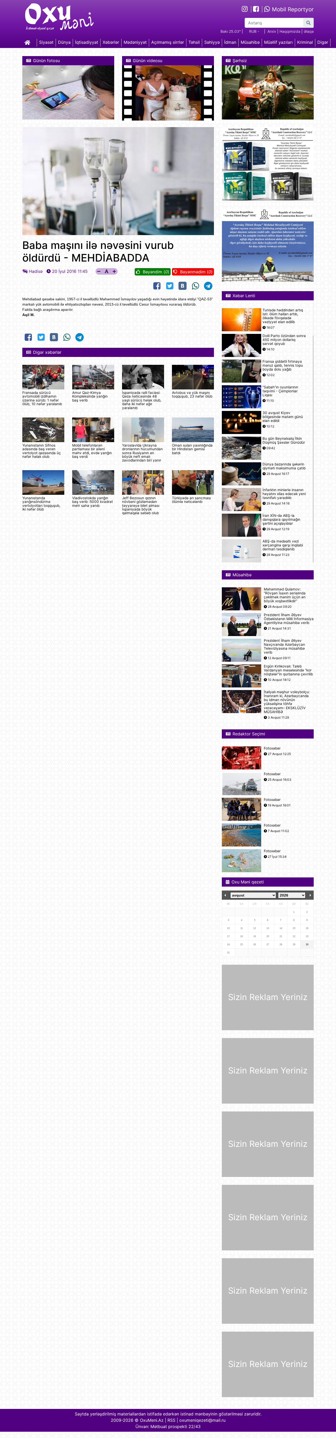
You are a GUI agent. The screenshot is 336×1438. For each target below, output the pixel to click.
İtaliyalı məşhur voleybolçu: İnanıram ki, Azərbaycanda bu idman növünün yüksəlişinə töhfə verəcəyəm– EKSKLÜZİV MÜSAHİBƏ (287, 702)
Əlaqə (309, 31)
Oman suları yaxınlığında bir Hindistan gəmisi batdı (192, 449)
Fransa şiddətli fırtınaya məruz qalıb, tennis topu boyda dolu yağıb (282, 365)
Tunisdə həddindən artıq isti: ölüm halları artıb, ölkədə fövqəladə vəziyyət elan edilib (282, 316)
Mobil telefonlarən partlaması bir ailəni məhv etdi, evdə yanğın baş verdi (92, 451)
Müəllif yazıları (278, 42)
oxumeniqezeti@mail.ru (202, 1420)
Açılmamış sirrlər (167, 42)
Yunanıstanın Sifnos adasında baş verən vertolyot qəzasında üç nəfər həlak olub (41, 451)
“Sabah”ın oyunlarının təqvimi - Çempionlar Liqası (280, 391)
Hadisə (36, 271)
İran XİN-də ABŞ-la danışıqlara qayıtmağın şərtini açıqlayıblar (281, 519)
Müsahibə (250, 42)
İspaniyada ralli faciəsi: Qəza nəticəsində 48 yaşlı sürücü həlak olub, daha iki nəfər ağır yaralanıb (141, 400)
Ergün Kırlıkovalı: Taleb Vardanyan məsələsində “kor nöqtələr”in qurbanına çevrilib (288, 670)
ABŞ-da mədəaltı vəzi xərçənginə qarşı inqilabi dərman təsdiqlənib (282, 545)
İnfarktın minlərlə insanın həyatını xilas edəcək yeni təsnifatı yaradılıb (284, 494)
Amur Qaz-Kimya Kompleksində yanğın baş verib (90, 396)
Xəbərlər (111, 42)
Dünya (64, 42)
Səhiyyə (212, 42)
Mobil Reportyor (292, 9)
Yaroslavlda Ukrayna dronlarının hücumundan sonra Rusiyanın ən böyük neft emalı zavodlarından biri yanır (142, 453)
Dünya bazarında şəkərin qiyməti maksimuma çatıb (284, 466)
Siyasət (46, 42)
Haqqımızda (290, 31)
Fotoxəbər (272, 748)
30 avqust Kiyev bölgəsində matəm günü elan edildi (282, 417)
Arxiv (271, 31)
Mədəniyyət (135, 42)
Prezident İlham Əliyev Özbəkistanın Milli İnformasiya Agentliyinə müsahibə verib (289, 619)
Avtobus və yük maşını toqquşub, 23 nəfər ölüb (192, 394)
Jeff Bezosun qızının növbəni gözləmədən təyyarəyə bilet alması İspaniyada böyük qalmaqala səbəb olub (140, 505)
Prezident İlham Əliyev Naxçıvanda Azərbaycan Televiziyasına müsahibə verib (284, 647)
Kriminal (305, 42)
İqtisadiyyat (86, 42)
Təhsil (194, 42)
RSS (171, 1420)
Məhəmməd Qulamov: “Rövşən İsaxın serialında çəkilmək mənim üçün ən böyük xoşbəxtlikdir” (285, 595)
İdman (230, 42)
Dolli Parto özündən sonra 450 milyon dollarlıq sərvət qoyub (284, 340)
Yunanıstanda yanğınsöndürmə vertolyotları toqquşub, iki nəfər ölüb (41, 503)
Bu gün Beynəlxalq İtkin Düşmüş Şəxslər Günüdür (283, 440)
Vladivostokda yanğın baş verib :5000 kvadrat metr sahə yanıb (92, 502)
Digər (322, 42)
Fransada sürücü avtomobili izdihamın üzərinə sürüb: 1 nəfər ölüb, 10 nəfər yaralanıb (42, 398)
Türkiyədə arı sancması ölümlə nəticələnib (191, 500)
